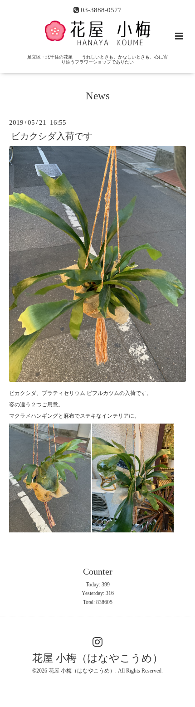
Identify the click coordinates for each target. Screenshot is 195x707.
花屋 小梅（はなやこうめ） (97, 658)
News (98, 96)
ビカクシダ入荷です (52, 136)
